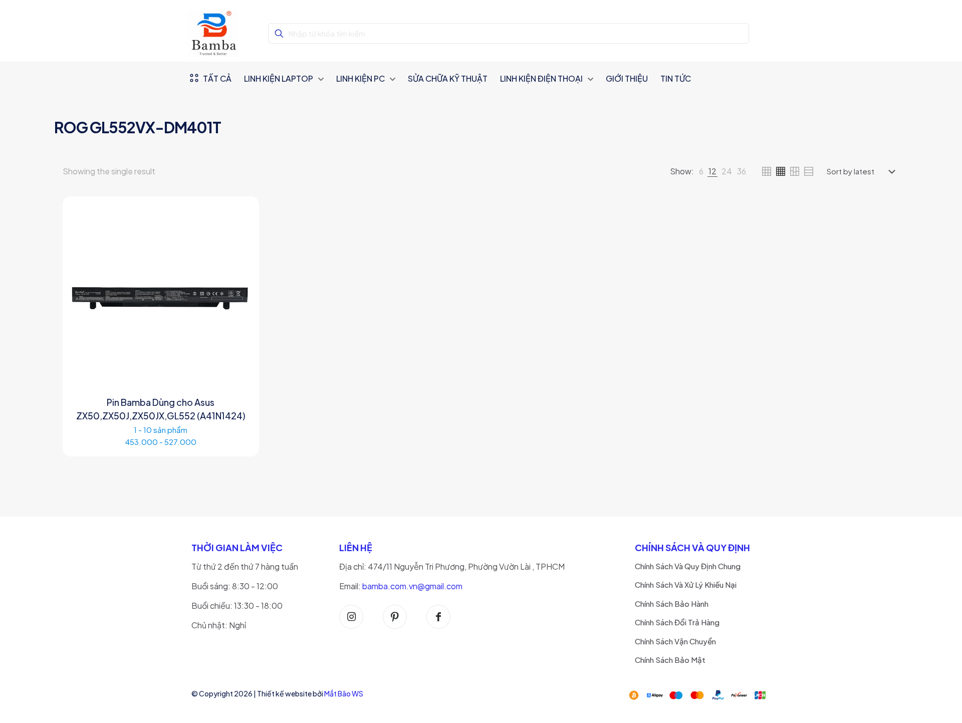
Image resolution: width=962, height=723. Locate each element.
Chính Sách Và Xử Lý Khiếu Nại (686, 584)
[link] (701, 171)
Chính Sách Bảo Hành (671, 603)
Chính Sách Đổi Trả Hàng (677, 622)
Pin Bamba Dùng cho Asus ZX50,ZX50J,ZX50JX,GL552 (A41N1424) (161, 408)
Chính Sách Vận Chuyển (675, 641)
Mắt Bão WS (343, 693)
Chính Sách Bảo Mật (670, 659)
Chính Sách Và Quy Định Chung (688, 566)
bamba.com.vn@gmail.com (412, 586)
